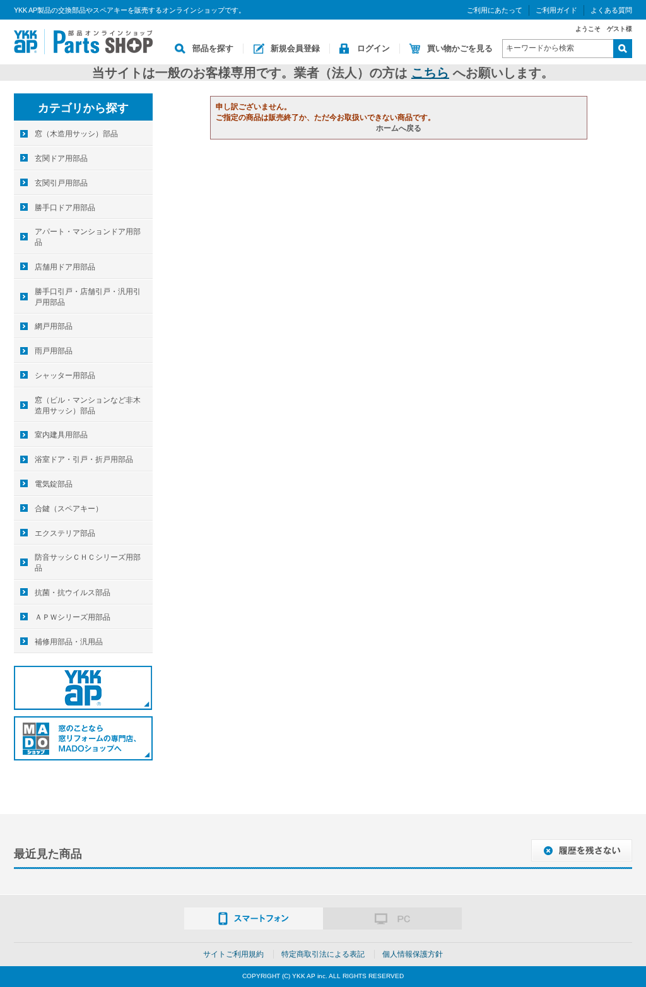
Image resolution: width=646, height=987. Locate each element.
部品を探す (212, 48)
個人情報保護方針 (412, 954)
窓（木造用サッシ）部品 (76, 133)
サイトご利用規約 (233, 954)
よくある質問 (611, 10)
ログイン (373, 48)
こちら (430, 73)
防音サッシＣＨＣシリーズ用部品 (88, 562)
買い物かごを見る (460, 48)
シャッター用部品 (65, 375)
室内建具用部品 (61, 434)
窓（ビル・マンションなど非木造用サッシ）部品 (88, 405)
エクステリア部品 (65, 533)
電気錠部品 (54, 484)
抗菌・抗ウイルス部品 (72, 592)
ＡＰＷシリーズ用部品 (72, 617)
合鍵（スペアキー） (69, 508)
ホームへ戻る (398, 128)
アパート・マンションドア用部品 (88, 237)
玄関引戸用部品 (61, 183)
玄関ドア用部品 (61, 158)
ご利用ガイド (556, 10)
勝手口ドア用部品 (65, 207)
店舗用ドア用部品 (65, 267)
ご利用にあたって (494, 10)
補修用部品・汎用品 (69, 641)
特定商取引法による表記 (323, 954)
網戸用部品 (54, 326)
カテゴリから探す (83, 108)
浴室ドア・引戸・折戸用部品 (84, 459)
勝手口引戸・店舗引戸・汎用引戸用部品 (88, 297)
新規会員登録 (295, 48)
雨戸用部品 (54, 350)
